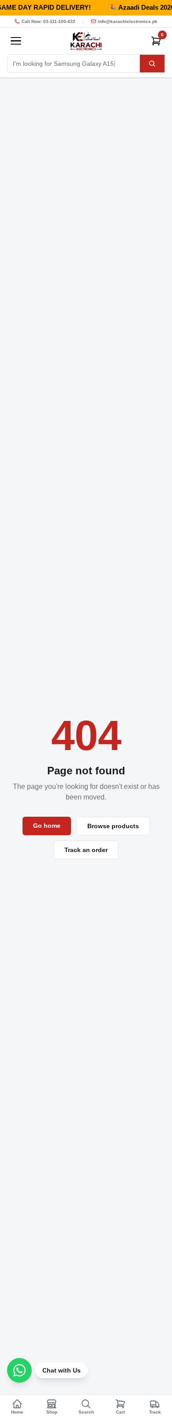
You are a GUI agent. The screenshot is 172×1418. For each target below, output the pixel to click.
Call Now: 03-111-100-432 (48, 21)
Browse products (113, 826)
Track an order (86, 849)
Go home (46, 825)
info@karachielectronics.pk (127, 21)
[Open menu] (16, 41)
